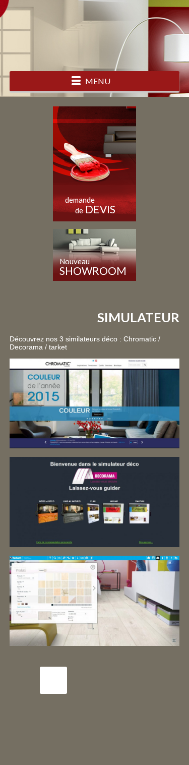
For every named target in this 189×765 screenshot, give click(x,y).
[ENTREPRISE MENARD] (94, 34)
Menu (97, 81)
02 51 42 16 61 (53, 680)
